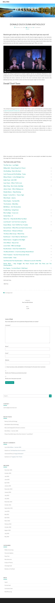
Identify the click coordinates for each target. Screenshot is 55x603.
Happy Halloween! (18, 453)
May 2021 (7, 514)
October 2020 (8, 527)
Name (7, 346)
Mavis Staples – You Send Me (11, 201)
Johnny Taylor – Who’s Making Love (13, 189)
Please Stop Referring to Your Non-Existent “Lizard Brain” (19, 434)
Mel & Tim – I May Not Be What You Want (15, 219)
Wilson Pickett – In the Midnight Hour (13, 177)
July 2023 (7, 495)
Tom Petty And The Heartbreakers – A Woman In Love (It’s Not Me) (22, 260)
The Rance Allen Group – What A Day (13, 233)
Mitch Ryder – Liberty (9, 198)
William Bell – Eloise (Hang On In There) (14, 168)
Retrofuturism (8, 559)
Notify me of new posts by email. (13, 378)
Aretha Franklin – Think (9, 257)
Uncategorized (8, 292)
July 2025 (7, 476)
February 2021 (8, 524)
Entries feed (8, 585)
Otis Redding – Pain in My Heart (12, 171)
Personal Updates (9, 553)
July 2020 (7, 533)
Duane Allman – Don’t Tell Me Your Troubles (15, 225)
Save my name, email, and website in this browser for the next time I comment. (26, 367)
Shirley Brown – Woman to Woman (13, 231)
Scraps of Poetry (9, 562)
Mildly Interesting (9, 550)
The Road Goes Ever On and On (17, 450)
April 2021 (7, 517)
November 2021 (8, 501)
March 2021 (7, 520)
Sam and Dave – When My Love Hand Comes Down (17, 228)
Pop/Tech (7, 556)
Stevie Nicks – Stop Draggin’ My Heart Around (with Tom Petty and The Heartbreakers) (27, 264)
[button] (27, 168)
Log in (6, 582)
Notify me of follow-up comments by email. (16, 373)
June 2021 (7, 511)
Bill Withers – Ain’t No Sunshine (12, 207)
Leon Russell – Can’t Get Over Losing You (14, 222)
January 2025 (8, 486)
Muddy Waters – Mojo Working (12, 192)
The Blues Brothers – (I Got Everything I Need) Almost (18, 251)
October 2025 (8, 473)
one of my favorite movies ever (12, 110)
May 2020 (7, 536)
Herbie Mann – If (8, 216)
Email (7, 353)
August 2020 (8, 530)
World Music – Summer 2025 (11, 431)
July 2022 (7, 498)
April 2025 (7, 482)
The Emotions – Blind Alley (10, 204)
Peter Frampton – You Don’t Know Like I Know (16, 254)
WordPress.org (8, 591)
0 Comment (37, 27)
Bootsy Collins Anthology (11, 421)
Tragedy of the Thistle (16, 456)
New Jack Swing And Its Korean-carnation (15, 427)
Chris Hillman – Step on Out (11, 242)
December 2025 (8, 470)
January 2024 (8, 492)
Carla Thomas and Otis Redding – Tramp (14, 174)
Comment (8, 325)
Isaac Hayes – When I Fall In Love (12, 183)
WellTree (6, 2)
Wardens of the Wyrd (10, 569)
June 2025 (7, 479)
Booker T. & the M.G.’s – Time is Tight (13, 195)
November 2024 (8, 489)
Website (7, 360)
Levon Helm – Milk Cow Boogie (12, 245)
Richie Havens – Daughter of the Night (14, 240)
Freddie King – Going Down (11, 210)
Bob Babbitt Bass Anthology (12, 424)
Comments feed (8, 588)
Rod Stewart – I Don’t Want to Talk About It (15, 236)
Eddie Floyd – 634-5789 (10, 180)
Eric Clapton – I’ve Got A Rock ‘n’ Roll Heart (15, 268)
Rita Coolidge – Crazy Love (10, 213)
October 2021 (8, 505)
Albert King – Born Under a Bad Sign (13, 186)
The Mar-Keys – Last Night (10, 165)
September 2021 (9, 508)
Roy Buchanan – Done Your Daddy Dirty (14, 248)
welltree (29, 27)
